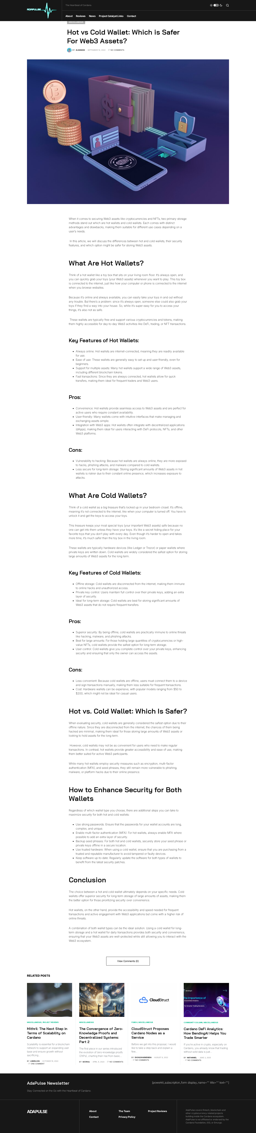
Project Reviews (51, 1022)
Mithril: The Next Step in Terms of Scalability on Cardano (47, 1033)
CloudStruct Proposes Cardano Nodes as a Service (150, 1033)
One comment (37, 1064)
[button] (216, 5)
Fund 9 (134, 1022)
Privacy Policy (127, 1116)
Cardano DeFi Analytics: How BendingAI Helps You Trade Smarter (205, 1033)
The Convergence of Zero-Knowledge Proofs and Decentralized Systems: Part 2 (101, 1035)
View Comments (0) (128, 961)
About (92, 1111)
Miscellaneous (76, 22)
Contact (94, 1116)
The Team (124, 1111)
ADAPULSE (37, 1111)
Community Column (193, 1022)
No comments (117, 50)
